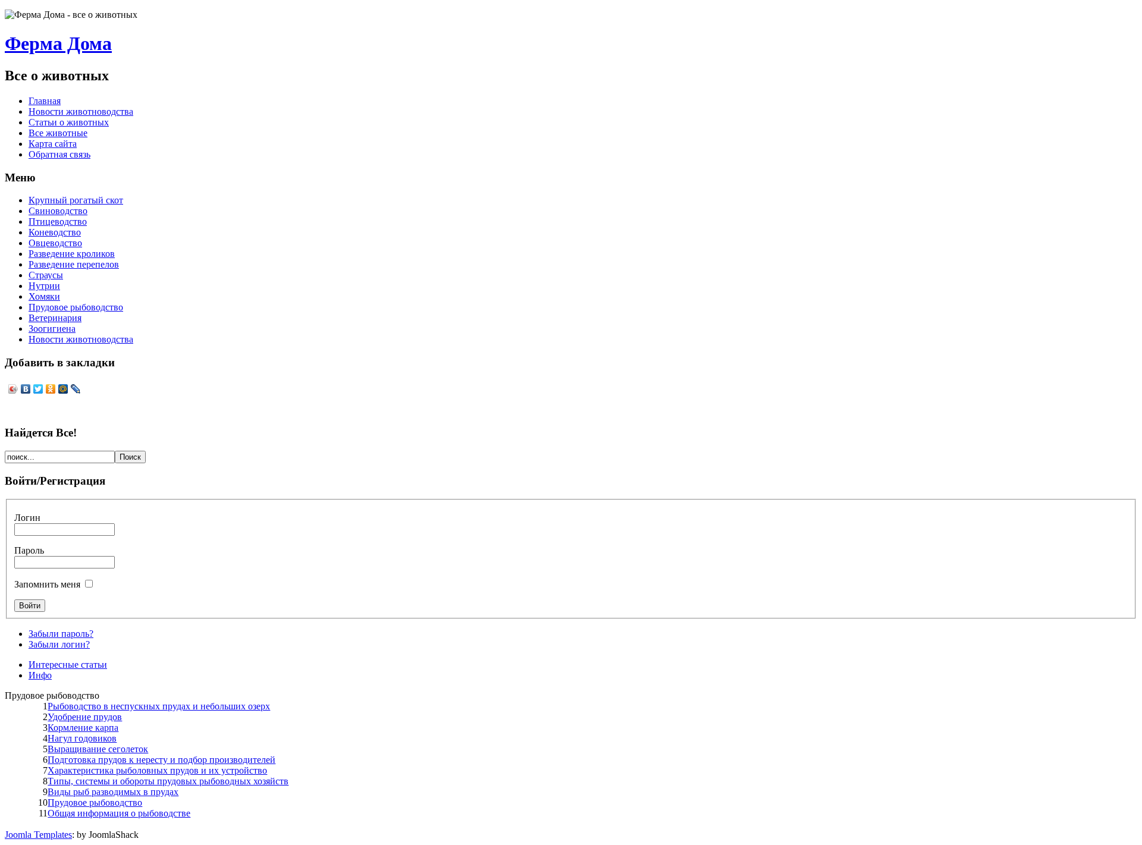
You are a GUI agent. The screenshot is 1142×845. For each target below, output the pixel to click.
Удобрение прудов (85, 717)
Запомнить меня (47, 584)
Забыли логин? (59, 644)
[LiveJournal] (76, 389)
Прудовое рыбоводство (95, 802)
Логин (27, 518)
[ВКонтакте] (26, 389)
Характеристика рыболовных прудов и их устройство (157, 770)
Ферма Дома (58, 43)
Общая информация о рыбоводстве (119, 813)
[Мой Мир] (63, 389)
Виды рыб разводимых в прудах (113, 792)
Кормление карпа (83, 728)
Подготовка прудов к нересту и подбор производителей (161, 760)
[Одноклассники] (51, 389)
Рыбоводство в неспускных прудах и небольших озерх (159, 706)
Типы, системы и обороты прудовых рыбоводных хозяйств (168, 781)
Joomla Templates (38, 835)
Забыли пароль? (61, 634)
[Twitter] (38, 389)
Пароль (29, 550)
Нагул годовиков (82, 738)
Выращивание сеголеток (98, 749)
